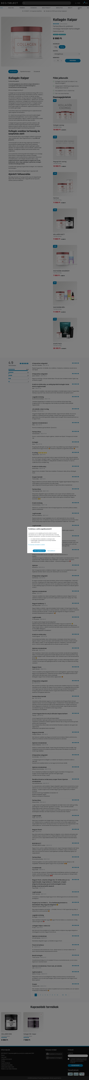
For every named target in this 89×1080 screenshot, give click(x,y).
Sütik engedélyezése (39, 551)
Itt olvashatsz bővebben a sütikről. (36, 544)
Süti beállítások (51, 551)
